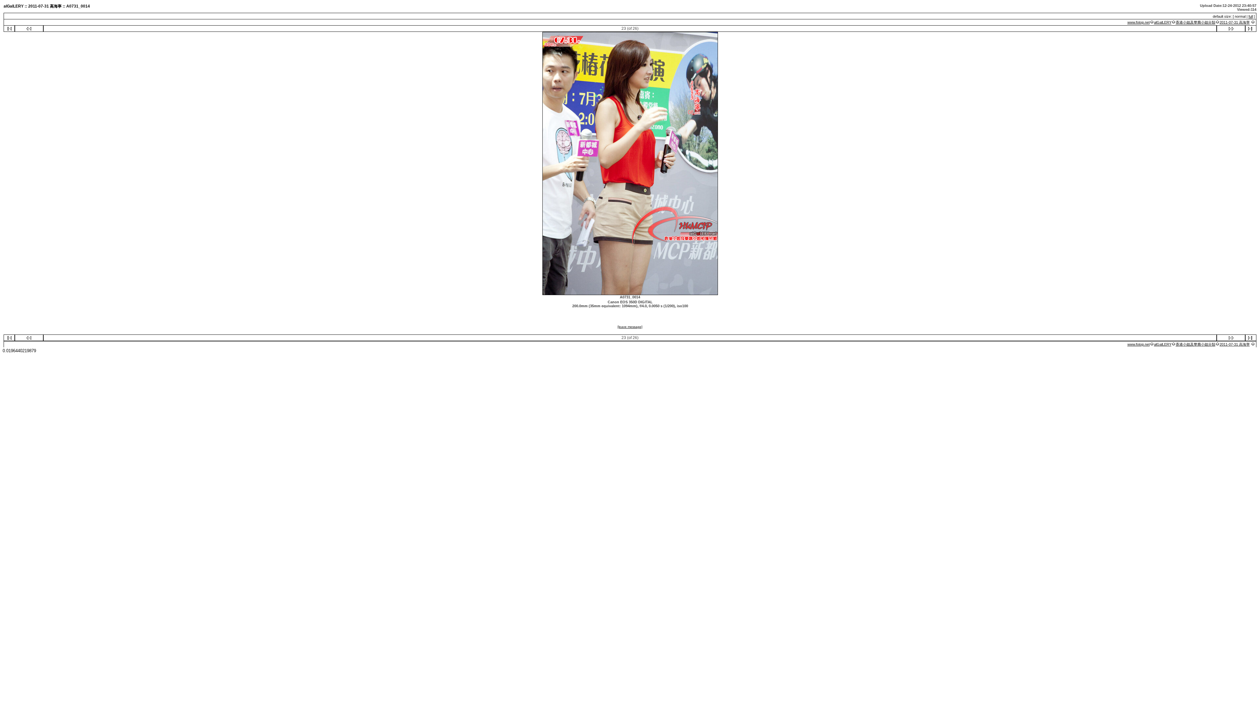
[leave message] (630, 327)
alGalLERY (1162, 22)
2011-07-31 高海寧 (1235, 22)
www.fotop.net (1138, 22)
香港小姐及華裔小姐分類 (1195, 22)
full (1251, 16)
